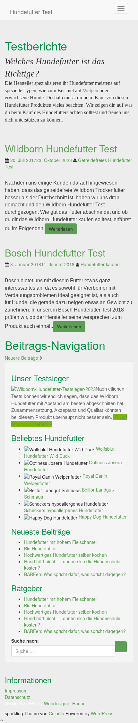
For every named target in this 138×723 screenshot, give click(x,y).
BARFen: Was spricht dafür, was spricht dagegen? (75, 574)
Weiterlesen (61, 229)
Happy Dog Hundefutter (103, 516)
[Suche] (121, 646)
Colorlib (56, 713)
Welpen (90, 90)
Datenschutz (17, 697)
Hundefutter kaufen (100, 264)
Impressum (16, 690)
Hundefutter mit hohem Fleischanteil (61, 542)
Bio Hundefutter (40, 548)
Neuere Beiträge (22, 358)
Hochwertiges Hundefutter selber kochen (65, 555)
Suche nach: (25, 640)
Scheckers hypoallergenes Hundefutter (63, 510)
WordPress (102, 713)
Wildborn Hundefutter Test (61, 148)
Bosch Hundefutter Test (55, 252)
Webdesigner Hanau (65, 703)
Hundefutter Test (31, 11)
